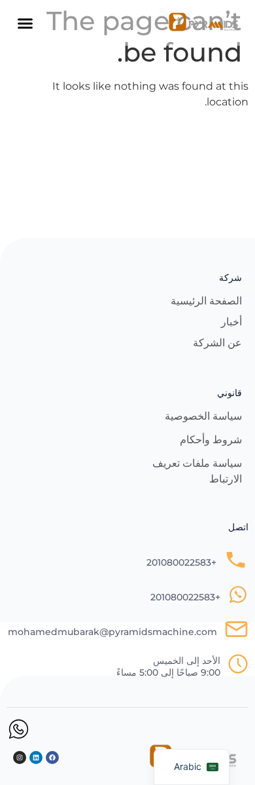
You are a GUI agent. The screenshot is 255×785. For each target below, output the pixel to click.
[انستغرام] (19, 757)
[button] (25, 22)
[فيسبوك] (52, 757)
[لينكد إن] (35, 757)
